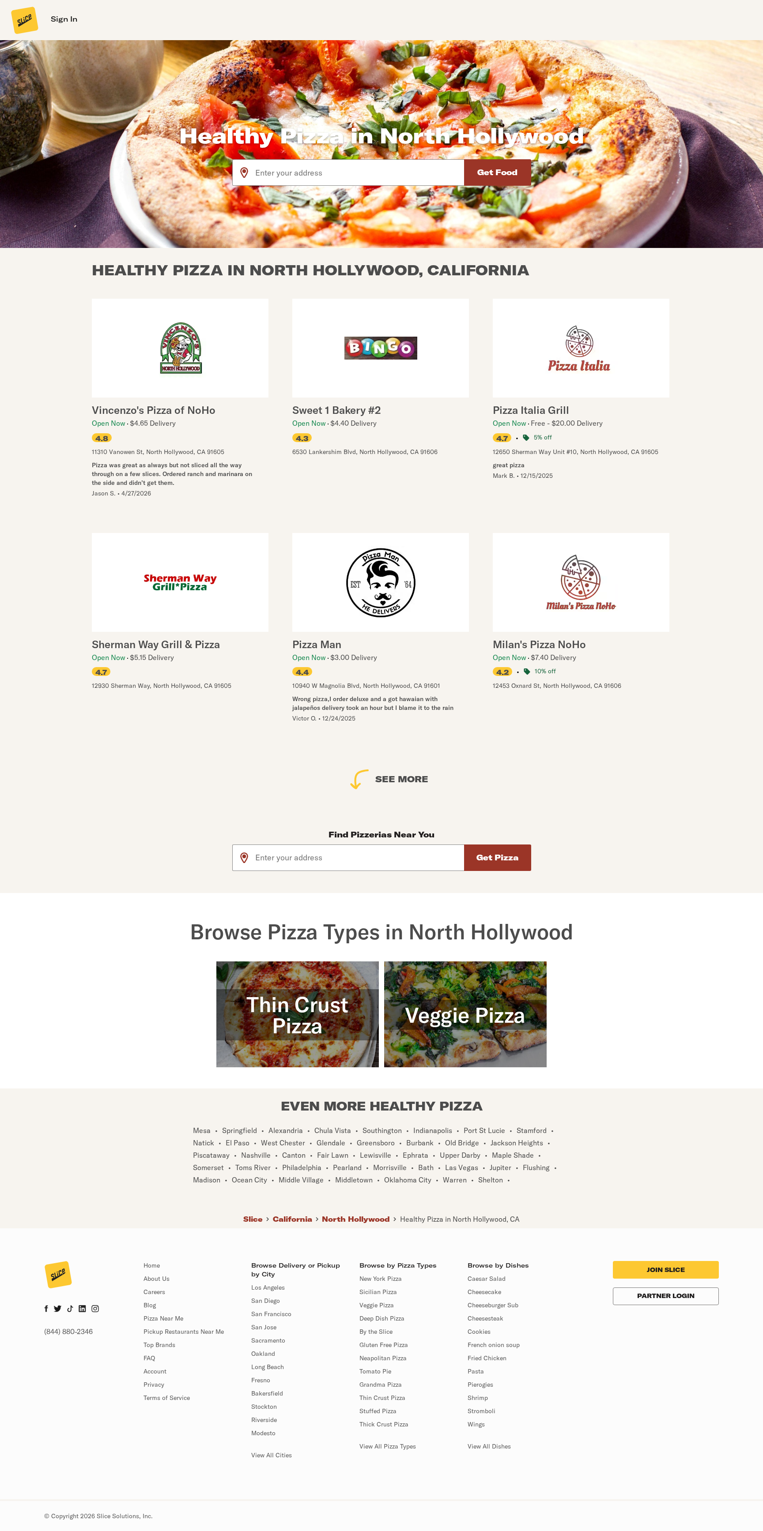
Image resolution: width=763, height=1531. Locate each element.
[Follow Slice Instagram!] (95, 1309)
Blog (150, 1305)
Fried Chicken (487, 1358)
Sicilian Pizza (378, 1292)
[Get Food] (497, 172)
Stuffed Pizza (378, 1411)
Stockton (264, 1407)
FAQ (149, 1358)
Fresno (260, 1380)
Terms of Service (167, 1398)
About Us (157, 1279)
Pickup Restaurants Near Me (184, 1332)
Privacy (154, 1384)
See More (401, 778)
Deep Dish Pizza (381, 1318)
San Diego (265, 1301)
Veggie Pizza (376, 1305)
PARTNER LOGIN (666, 1296)
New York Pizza (380, 1279)
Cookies (479, 1332)
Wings (476, 1424)
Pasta (476, 1371)
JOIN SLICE (666, 1270)
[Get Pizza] (497, 857)
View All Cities (271, 1455)
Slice (253, 1219)
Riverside (264, 1420)
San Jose (263, 1327)
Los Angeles (268, 1287)
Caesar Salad (487, 1279)
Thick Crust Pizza (383, 1424)
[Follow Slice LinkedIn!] (82, 1309)
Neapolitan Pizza (383, 1358)
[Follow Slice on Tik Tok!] (70, 1309)
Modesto (263, 1433)
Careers (154, 1292)
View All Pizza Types (387, 1446)
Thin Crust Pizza (382, 1398)
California (292, 1219)
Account (155, 1371)
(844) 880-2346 (68, 1331)
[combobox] (360, 172)
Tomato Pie (375, 1371)
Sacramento (268, 1340)
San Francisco (271, 1314)
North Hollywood (356, 1219)
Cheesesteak (485, 1318)
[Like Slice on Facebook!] (46, 1309)
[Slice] (24, 20)
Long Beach (267, 1367)
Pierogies (480, 1384)
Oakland (263, 1354)
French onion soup (494, 1345)
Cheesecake (484, 1292)
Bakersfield (267, 1393)
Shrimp (478, 1398)
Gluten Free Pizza (383, 1345)
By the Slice (376, 1332)
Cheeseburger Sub (493, 1305)
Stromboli (481, 1411)
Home (152, 1265)
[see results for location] (244, 172)
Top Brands (159, 1345)
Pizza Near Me (163, 1318)
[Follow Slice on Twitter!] (57, 1309)
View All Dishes (489, 1446)
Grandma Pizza (380, 1384)
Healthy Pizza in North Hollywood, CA (460, 1219)
